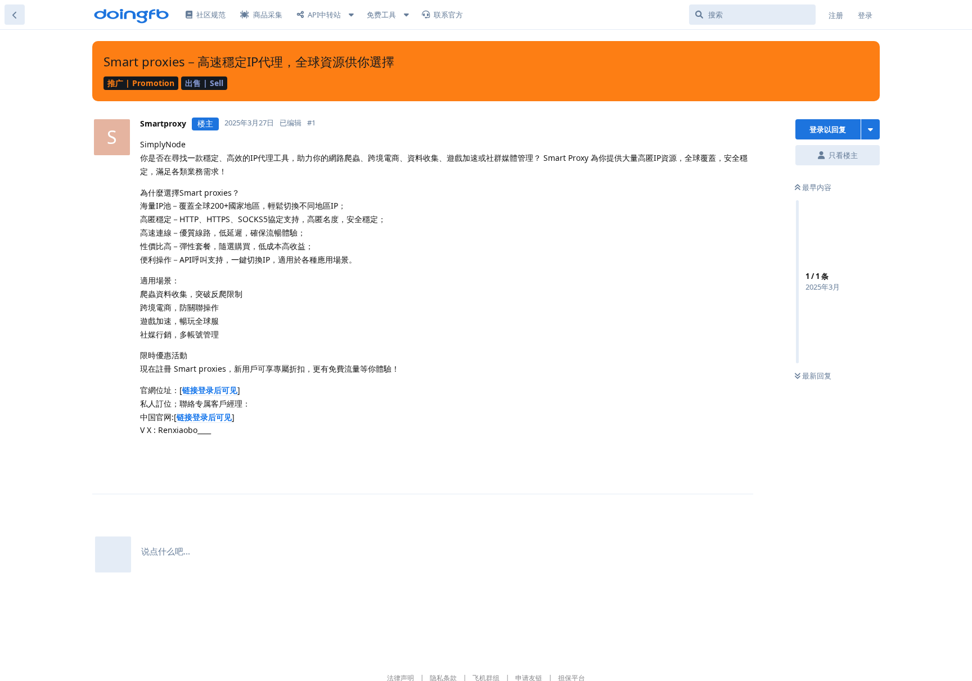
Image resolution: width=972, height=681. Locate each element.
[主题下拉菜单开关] (870, 129)
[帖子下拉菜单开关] (458, 455)
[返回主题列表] (14, 14)
